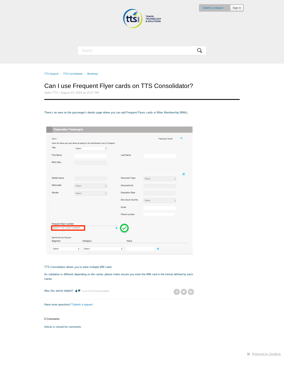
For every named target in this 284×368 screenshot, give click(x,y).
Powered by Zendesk (266, 354)
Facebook (177, 292)
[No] (79, 290)
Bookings (92, 73)
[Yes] (76, 290)
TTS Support (51, 73)
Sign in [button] (237, 7)
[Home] (142, 18)
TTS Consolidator (73, 73)
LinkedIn (191, 292)
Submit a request (213, 7)
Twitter (184, 292)
